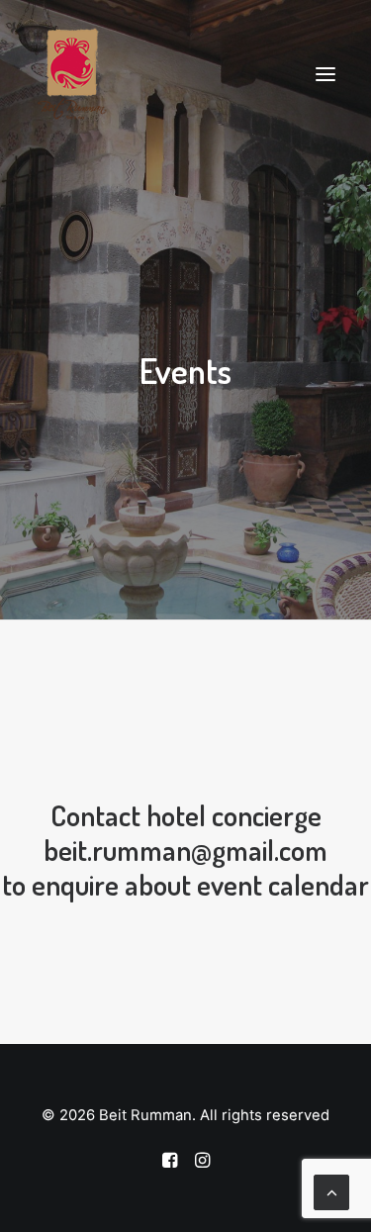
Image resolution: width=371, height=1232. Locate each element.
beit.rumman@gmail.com (185, 849)
